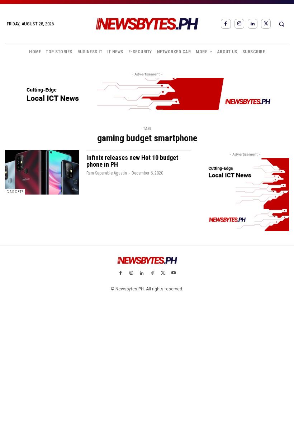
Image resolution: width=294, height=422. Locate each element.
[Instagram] (239, 24)
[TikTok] (152, 274)
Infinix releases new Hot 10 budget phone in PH (132, 161)
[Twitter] (266, 24)
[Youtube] (173, 274)
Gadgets (15, 192)
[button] (281, 24)
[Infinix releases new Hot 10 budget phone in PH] (42, 172)
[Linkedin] (252, 24)
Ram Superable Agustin (106, 173)
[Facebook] (226, 24)
